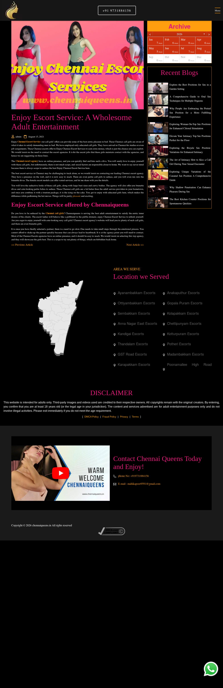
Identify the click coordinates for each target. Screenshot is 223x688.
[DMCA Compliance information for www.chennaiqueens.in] (111, 531)
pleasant (76, 195)
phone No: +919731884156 (133, 476)
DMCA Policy (91, 416)
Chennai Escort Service (29, 141)
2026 (179, 34)
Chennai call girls (55, 213)
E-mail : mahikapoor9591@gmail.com (138, 483)
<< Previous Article (22, 244)
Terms (135, 416)
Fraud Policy (109, 416)
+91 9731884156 (117, 10)
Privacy (124, 416)
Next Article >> (135, 244)
